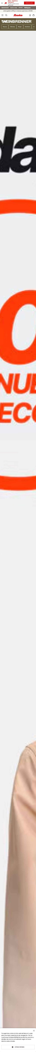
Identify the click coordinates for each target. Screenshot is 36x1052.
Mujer (20, 27)
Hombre (27, 27)
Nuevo (5, 27)
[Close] (34, 1031)
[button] (34, 15)
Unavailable (29, 3)
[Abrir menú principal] (2, 15)
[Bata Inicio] (18, 15)
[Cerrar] (2, 3)
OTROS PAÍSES (19, 1047)
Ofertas (12, 27)
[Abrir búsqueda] (6, 15)
